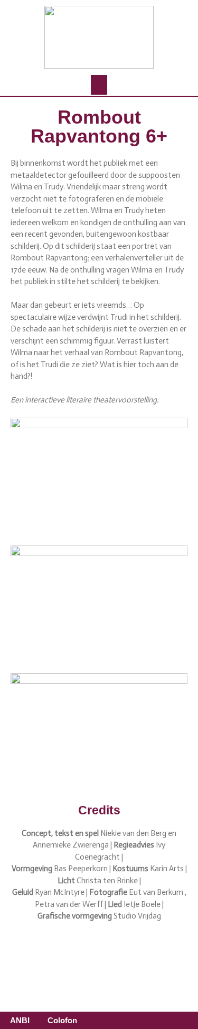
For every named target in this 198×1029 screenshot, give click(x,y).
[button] (99, 85)
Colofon (62, 1020)
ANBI (20, 1020)
